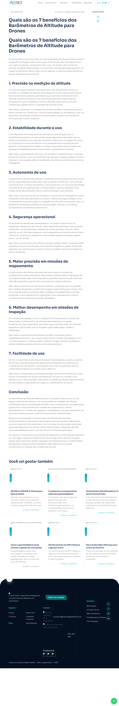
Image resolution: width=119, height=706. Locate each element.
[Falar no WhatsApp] (114, 701)
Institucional (50, 3)
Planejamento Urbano (96, 617)
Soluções (63, 3)
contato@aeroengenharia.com (67, 617)
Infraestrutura (93, 610)
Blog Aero (88, 3)
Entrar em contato (56, 597)
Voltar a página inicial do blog (71, 12)
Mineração (91, 606)
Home (40, 3)
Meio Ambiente (93, 613)
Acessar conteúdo (31, 510)
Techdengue (92, 621)
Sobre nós (30, 613)
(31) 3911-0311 (72, 635)
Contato (12, 616)
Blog (11, 623)
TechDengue (76, 3)
